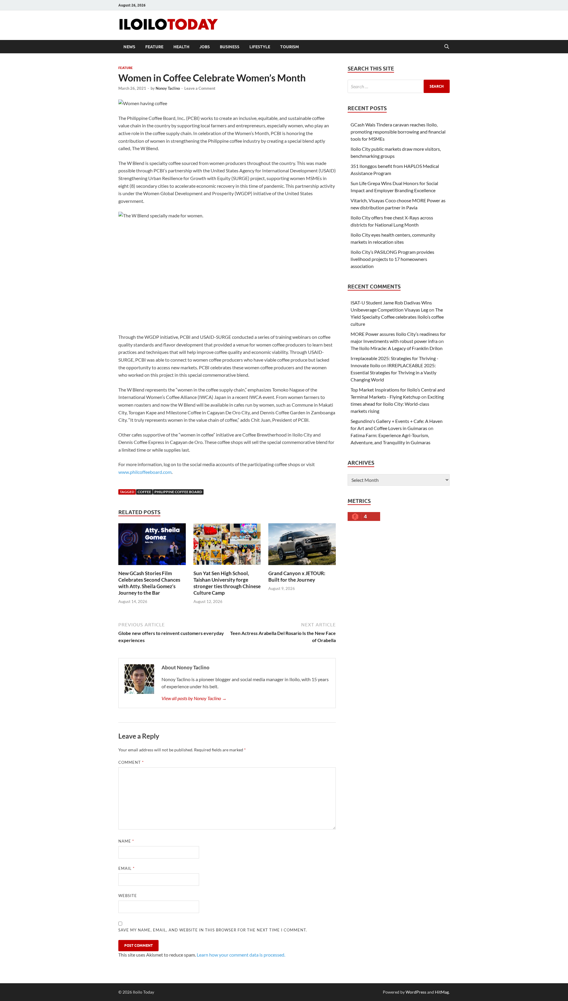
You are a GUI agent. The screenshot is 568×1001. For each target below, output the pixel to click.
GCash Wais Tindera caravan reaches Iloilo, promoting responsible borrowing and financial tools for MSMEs (398, 132)
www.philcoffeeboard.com (145, 472)
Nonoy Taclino (168, 88)
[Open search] (446, 47)
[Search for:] (399, 86)
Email (126, 868)
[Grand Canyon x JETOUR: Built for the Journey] (302, 546)
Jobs (204, 46)
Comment (131, 762)
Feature (154, 46)
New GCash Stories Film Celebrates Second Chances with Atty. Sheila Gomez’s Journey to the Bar (149, 583)
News (129, 46)
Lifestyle (259, 46)
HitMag (442, 991)
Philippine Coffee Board (178, 492)
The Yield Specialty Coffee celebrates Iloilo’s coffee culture (397, 317)
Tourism (289, 46)
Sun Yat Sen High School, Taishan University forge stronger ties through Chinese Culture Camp (227, 583)
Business (229, 46)
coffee (144, 492)
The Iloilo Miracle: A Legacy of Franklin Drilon (397, 348)
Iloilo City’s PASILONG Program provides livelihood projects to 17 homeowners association (392, 259)
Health (181, 46)
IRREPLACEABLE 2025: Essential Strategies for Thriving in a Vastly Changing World (393, 372)
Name (126, 841)
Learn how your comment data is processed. (241, 954)
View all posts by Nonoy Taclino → (194, 698)
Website (127, 895)
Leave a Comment (199, 88)
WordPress (416, 991)
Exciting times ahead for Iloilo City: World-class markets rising (397, 404)
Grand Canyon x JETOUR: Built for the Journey (296, 576)
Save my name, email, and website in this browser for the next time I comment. (212, 930)
